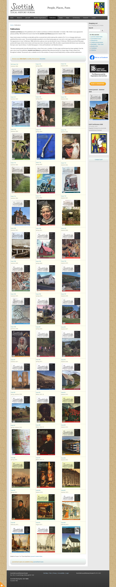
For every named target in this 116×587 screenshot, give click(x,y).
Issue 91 (13, 425)
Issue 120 (38, 97)
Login (67, 573)
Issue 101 (63, 294)
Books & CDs (94, 46)
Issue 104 (63, 261)
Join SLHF (27, 17)
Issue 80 (63, 522)
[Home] (23, 14)
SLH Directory (76, 17)
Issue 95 (63, 359)
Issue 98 (63, 327)
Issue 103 (13, 294)
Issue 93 (38, 392)
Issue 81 (38, 522)
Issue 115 (13, 162)
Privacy (55, 573)
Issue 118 (13, 129)
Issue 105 (38, 261)
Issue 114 (38, 162)
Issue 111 (38, 196)
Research (85, 17)
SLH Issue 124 (14, 64)
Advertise (93, 50)
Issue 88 (13, 457)
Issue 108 (38, 228)
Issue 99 (38, 327)
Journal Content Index (36, 556)
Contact (94, 17)
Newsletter (42, 58)
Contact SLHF (98, 159)
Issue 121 (13, 97)
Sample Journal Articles (97, 42)
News (67, 17)
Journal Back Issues (38, 561)
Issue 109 (13, 228)
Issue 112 (13, 196)
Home (11, 17)
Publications (52, 17)
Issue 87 (38, 457)
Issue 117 (38, 129)
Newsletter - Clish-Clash (97, 44)
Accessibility (61, 573)
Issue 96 (38, 359)
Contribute (94, 48)
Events (61, 17)
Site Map (45, 573)
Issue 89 (63, 425)
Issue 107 (63, 228)
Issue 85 (13, 490)
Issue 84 (38, 490)
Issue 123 (38, 64)
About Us (19, 17)
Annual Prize (94, 40)
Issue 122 (63, 64)
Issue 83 (63, 490)
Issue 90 (38, 425)
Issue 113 (63, 163)
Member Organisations (40, 17)
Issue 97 (13, 359)
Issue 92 (63, 392)
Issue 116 (63, 130)
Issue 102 (38, 294)
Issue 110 (63, 196)
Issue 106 (13, 261)
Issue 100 (13, 327)
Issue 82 (13, 522)
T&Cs (50, 573)
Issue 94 (13, 392)
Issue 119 (63, 97)
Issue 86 (63, 458)
